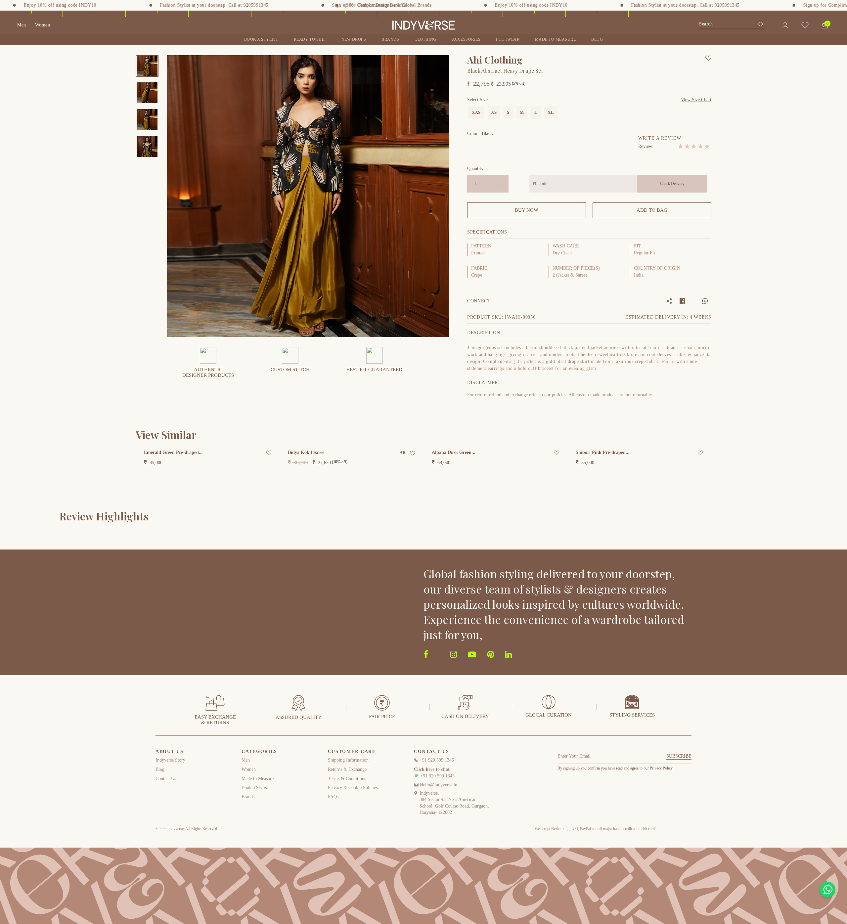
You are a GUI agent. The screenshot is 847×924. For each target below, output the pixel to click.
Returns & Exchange (347, 769)
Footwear (507, 39)
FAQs (333, 796)
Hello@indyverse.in (438, 784)
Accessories (466, 39)
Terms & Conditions (347, 778)
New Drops (353, 39)
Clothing (425, 39)
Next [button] (440, 196)
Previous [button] (176, 196)
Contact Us (166, 778)
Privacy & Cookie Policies (353, 787)
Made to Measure (258, 778)
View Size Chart (696, 99)
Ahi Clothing (494, 60)
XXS (476, 112)
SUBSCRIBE (678, 756)
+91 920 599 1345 (436, 760)
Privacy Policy (661, 768)
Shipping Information (348, 760)
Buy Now (526, 210)
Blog (597, 39)
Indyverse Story (170, 760)
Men (21, 24)
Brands (390, 39)
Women (42, 24)
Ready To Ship (310, 39)
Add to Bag (652, 210)
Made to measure (555, 39)
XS (494, 112)
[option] (147, 66)
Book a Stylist (261, 39)
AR (402, 452)
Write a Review (659, 138)
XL (551, 112)
